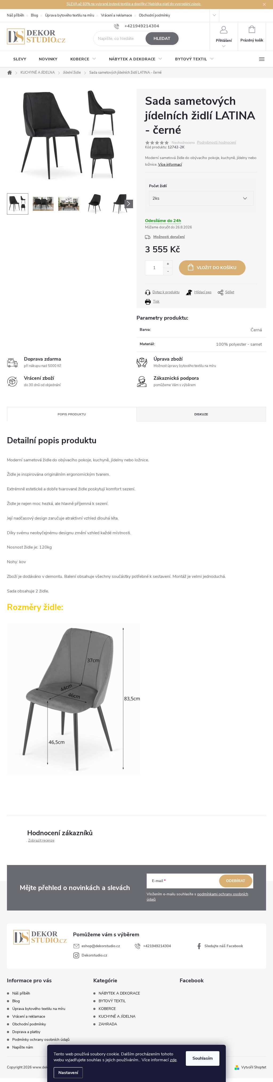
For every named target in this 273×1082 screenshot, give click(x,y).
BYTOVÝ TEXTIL (112, 1001)
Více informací (170, 164)
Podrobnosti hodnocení (216, 142)
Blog (34, 15)
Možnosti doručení (169, 236)
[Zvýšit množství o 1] (167, 264)
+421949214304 (157, 946)
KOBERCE (107, 1009)
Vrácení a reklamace (116, 15)
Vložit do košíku (216, 268)
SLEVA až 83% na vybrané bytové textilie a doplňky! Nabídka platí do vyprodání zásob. (134, 4)
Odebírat (235, 880)
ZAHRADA (108, 1024)
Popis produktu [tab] (72, 414)
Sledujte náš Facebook (223, 946)
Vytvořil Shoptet (253, 1067)
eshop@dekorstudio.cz (101, 946)
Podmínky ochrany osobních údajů (41, 1039)
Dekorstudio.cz (94, 955)
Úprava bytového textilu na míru (69, 15)
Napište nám (22, 1047)
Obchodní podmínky (154, 15)
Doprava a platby (26, 1031)
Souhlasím (202, 1058)
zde (173, 1060)
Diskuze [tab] (201, 414)
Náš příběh (15, 15)
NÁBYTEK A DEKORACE (119, 993)
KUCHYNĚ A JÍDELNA (117, 1016)
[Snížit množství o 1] (167, 271)
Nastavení (68, 1073)
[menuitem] (20, 59)
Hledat (162, 38)
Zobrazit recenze (41, 840)
